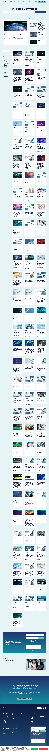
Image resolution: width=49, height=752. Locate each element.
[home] (7, 2)
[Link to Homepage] (7, 708)
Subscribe (41, 638)
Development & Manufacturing (29, 12)
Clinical (19, 12)
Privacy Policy (28, 650)
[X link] (40, 708)
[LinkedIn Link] (43, 708)
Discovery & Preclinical (8, 12)
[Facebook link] (38, 708)
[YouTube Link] (45, 708)
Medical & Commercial (40, 12)
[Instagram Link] (41, 708)
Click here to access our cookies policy (19, 749)
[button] (15, 2)
